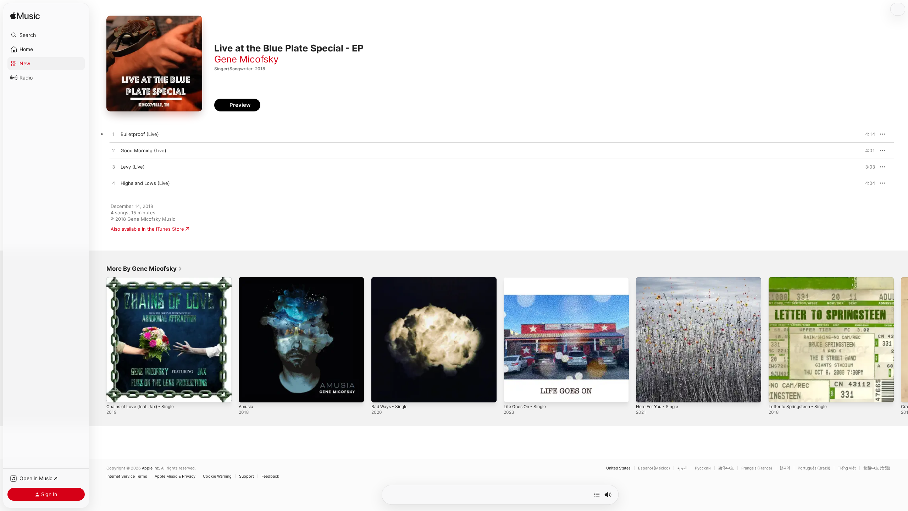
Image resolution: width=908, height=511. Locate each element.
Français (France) (756, 468)
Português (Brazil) (814, 468)
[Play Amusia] (247, 393)
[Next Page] (901, 340)
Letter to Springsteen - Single (802, 280)
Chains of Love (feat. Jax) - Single (144, 280)
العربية (682, 468)
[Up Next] (597, 495)
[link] (144, 269)
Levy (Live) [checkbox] (133, 167)
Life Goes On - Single (527, 280)
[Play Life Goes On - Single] (512, 393)
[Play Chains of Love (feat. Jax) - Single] (115, 393)
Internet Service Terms (126, 476)
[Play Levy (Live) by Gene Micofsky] (113, 167)
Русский (703, 468)
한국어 (785, 468)
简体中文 (726, 468)
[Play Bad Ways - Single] (380, 393)
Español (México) (654, 468)
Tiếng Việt (847, 468)
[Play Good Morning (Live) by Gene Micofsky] (113, 151)
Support (246, 476)
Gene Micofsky (246, 59)
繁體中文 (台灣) (876, 468)
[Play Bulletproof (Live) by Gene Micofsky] (113, 134)
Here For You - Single (660, 280)
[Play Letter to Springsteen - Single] (777, 393)
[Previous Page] (99, 340)
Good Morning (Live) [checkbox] (143, 150)
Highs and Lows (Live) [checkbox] (145, 183)
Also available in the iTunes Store (147, 229)
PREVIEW (867, 134)
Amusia (247, 280)
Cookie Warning (217, 476)
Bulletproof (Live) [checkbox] (140, 134)
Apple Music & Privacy (175, 476)
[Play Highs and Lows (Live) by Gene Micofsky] (113, 183)
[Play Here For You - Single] (645, 393)
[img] (25, 16)
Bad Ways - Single (391, 280)
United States (618, 468)
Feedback (270, 476)
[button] (46, 35)
